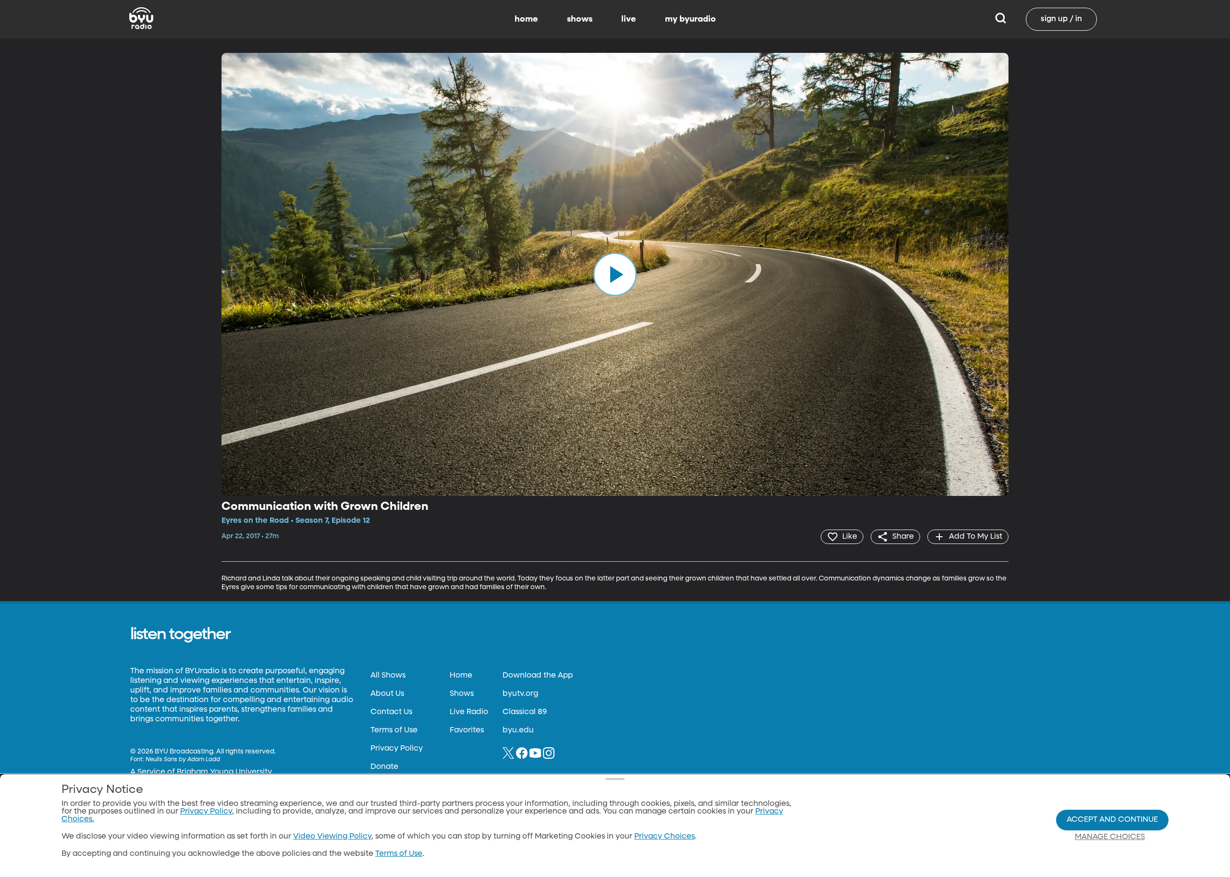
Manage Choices (1110, 837)
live (628, 19)
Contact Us (391, 712)
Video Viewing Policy (332, 836)
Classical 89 (525, 712)
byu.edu (518, 730)
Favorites (467, 730)
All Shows (388, 675)
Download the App (538, 675)
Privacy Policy (396, 749)
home (526, 19)
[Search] (1000, 19)
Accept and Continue (1112, 820)
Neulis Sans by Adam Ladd (183, 760)
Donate (384, 767)
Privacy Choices (664, 836)
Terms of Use (394, 730)
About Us (387, 694)
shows (579, 19)
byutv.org (520, 694)
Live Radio (469, 712)
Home (461, 675)
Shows (462, 694)
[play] (615, 274)
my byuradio (690, 19)
